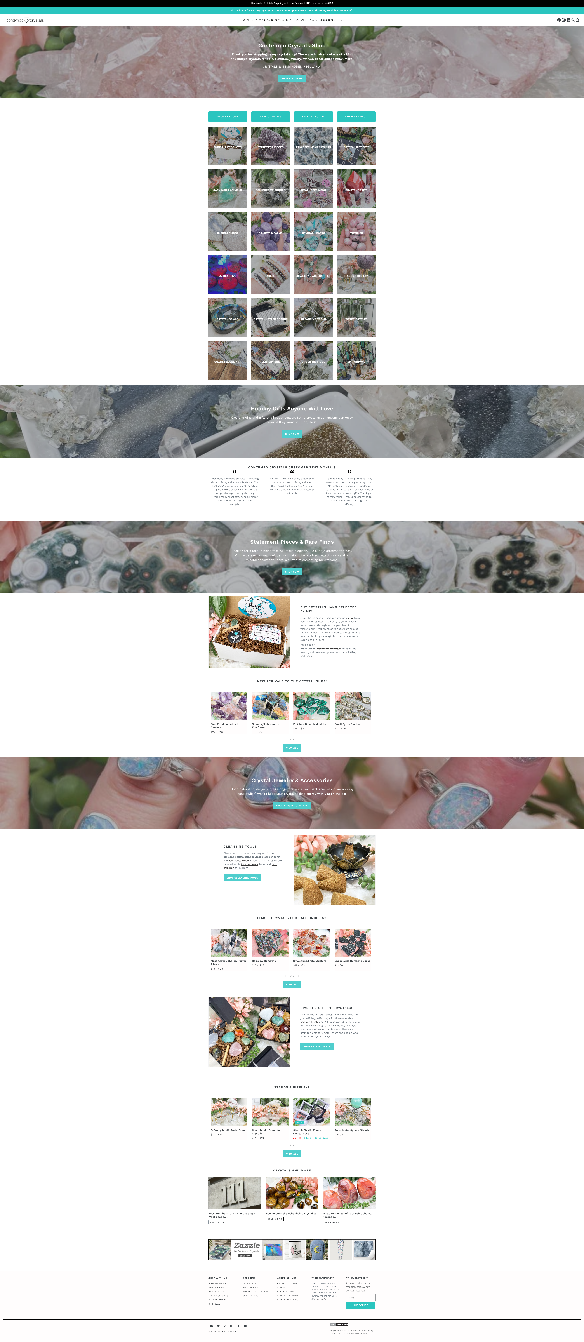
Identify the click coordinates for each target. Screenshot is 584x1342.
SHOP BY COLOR (356, 116)
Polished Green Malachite (309, 724)
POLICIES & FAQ (251, 1287)
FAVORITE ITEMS (285, 1291)
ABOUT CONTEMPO (287, 1283)
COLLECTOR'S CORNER (270, 189)
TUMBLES (356, 233)
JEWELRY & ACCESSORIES (313, 275)
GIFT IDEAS (214, 1304)
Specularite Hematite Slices (352, 960)
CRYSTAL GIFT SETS (356, 147)
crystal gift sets (309, 1021)
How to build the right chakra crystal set (292, 1213)
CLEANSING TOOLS (313, 318)
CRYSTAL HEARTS (313, 233)
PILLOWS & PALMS (270, 233)
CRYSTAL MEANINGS (287, 1299)
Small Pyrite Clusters (348, 724)
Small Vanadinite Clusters (309, 960)
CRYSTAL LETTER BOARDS (271, 318)
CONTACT (282, 1287)
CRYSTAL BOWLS (227, 318)
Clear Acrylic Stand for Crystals (266, 1132)
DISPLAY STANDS (217, 1299)
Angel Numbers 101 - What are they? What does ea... (231, 1215)
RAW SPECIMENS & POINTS (313, 147)
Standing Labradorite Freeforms (265, 725)
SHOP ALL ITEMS (292, 78)
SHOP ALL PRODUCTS (228, 147)
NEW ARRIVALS (216, 1287)
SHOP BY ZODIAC (313, 116)
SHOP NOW (292, 434)
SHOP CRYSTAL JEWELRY (292, 805)
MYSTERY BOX (270, 361)
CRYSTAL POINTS (356, 189)
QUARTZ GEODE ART (227, 361)
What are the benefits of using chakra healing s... (347, 1215)
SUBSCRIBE (360, 1305)
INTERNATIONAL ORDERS (255, 1291)
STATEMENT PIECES (270, 147)
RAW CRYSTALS (216, 1291)
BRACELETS (270, 275)
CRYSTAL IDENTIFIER (288, 1295)
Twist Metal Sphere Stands (352, 1130)
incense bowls (249, 864)
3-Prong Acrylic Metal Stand (229, 1130)
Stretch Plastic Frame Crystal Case (307, 1132)
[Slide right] (298, 739)
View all (292, 748)
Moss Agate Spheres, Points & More (228, 962)
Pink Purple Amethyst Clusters (224, 725)
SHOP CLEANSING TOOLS (242, 877)
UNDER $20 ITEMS (313, 361)
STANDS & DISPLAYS (356, 275)
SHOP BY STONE (227, 116)
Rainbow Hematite (264, 960)
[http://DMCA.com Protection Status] (339, 1325)
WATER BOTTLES (356, 318)
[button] (573, 20)
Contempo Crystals (226, 1331)
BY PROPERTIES (270, 116)
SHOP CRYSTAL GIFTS (317, 1046)
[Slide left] (285, 739)
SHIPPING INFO (250, 1295)
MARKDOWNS (356, 361)
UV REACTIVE (227, 275)
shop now (292, 571)
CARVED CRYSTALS (218, 1295)
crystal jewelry (262, 789)
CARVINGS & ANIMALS (227, 189)
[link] (292, 3)
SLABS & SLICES (227, 233)
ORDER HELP (249, 1283)
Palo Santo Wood (238, 860)
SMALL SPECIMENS (313, 189)
